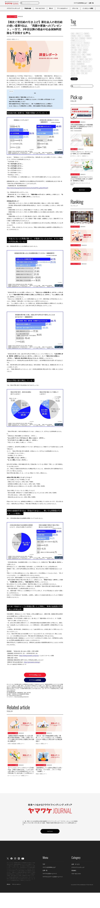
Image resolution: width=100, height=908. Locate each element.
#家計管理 (79, 57)
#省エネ (38, 743)
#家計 (83, 54)
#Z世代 (73, 57)
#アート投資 (74, 50)
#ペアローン (73, 156)
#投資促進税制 (77, 130)
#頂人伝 (73, 64)
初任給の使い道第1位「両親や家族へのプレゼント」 (22, 97)
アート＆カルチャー (62, 8)
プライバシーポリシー (16, 884)
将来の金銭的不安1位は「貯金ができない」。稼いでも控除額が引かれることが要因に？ (30, 103)
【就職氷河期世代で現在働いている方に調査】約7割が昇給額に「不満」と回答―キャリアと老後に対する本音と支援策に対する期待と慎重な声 (21, 738)
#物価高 (88, 54)
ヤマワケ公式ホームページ (50, 873)
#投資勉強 (87, 35)
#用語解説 (74, 35)
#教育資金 (86, 50)
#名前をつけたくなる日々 (86, 71)
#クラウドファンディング (77, 42)
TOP (44, 864)
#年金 (73, 71)
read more (50, 831)
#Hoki (90, 66)
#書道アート (79, 68)
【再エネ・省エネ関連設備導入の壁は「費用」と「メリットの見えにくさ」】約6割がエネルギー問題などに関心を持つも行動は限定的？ (49, 738)
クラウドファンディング (13, 8)
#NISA (79, 52)
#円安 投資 (84, 73)
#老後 (9, 743)
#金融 (78, 45)
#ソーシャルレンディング (14, 775)
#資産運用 (86, 33)
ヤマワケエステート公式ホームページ (53, 876)
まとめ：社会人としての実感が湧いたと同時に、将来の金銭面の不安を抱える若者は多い (31, 106)
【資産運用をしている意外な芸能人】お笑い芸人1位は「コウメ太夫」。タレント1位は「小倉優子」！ (49, 769)
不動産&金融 (27, 8)
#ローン (79, 156)
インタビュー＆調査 (88, 8)
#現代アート (80, 35)
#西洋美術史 (83, 66)
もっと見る (74, 78)
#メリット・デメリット (82, 47)
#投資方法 (74, 47)
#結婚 (84, 57)
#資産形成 (89, 38)
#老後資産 (13, 743)
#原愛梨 (73, 68)
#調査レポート (15, 39)
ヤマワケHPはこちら (35, 675)
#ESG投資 (72, 183)
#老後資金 (74, 52)
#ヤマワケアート (85, 45)
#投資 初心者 (74, 38)
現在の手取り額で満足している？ (17, 101)
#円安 (78, 73)
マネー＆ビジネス (40, 8)
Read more (82, 190)
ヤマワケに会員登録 (35, 680)
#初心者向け (86, 42)
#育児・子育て (88, 59)
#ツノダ (73, 73)
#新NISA (81, 59)
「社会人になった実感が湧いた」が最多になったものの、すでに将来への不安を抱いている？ (32, 99)
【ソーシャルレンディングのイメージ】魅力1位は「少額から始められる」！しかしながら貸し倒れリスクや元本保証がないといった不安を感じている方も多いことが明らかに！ (21, 770)
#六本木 (73, 61)
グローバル (75, 8)
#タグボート (74, 75)
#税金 (77, 71)
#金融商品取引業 (80, 64)
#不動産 (73, 45)
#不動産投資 (82, 38)
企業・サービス (75, 864)
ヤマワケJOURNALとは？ (80, 3)
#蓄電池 (84, 52)
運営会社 (8, 884)
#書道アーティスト (88, 68)
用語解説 (73, 870)
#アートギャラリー (75, 66)
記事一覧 (91, 3)
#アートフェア (74, 59)
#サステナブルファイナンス (83, 183)
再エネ (51, 8)
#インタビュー (86, 61)
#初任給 (9, 39)
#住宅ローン (85, 156)
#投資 (37, 773)
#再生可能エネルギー (76, 54)
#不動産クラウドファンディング (78, 40)
